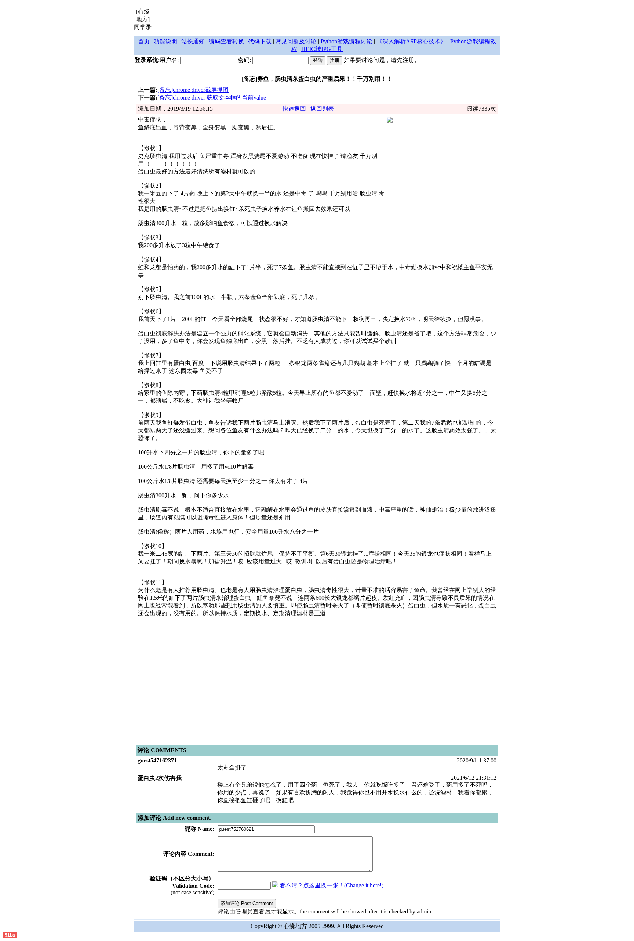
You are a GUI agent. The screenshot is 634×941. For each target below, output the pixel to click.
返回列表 (322, 108)
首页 (144, 41)
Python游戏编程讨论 (346, 41)
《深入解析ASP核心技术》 (411, 41)
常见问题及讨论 (296, 41)
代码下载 (260, 41)
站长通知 (193, 41)
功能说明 (165, 41)
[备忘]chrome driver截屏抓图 (193, 90)
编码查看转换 (226, 41)
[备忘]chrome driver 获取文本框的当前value (211, 97)
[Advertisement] (326, 19)
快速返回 (294, 108)
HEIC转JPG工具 (322, 49)
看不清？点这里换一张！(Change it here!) (331, 885)
